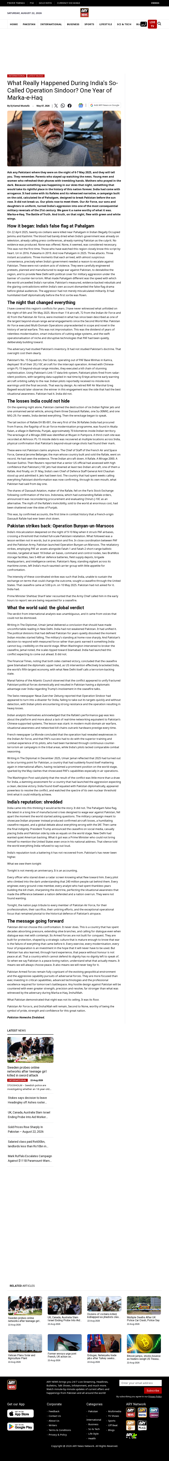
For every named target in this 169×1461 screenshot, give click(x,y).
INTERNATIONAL (51, 24)
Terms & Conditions (60, 1430)
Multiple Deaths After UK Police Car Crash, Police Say (143, 1319)
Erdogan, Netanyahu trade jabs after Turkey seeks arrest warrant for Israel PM (103, 1358)
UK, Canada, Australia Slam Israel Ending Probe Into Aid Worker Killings (29, 1117)
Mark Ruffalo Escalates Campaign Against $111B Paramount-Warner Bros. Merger (30, 1160)
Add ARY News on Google (106, 105)
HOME (14, 24)
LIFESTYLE (105, 24)
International (17, 75)
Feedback (54, 1411)
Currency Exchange (68, 3)
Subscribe (153, 1390)
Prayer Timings (16, 3)
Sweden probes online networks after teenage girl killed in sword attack (27, 1071)
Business (93, 1424)
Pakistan (93, 1411)
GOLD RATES (45, 3)
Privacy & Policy (58, 1434)
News (16, 1030)
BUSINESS (73, 24)
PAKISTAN (29, 24)
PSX (32, 3)
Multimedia (114, 1411)
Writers (53, 1425)
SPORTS (89, 24)
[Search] (159, 24)
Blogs (111, 1430)
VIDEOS (155, 3)
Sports (111, 1420)
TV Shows (113, 1415)
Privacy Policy (155, 1396)
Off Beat (113, 1425)
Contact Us (55, 1415)
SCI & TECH (124, 24)
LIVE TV (152, 24)
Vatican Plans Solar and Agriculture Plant (21, 1357)
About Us (54, 1420)
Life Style (93, 1433)
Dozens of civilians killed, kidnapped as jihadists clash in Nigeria (103, 1317)
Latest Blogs (36, 75)
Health (92, 1438)
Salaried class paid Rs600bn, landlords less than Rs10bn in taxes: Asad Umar (27, 1146)
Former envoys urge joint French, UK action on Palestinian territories (62, 1356)
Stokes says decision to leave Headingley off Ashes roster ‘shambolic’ (27, 1102)
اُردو (143, 24)
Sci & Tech (94, 1429)
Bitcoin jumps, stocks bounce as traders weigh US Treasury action (144, 1358)
